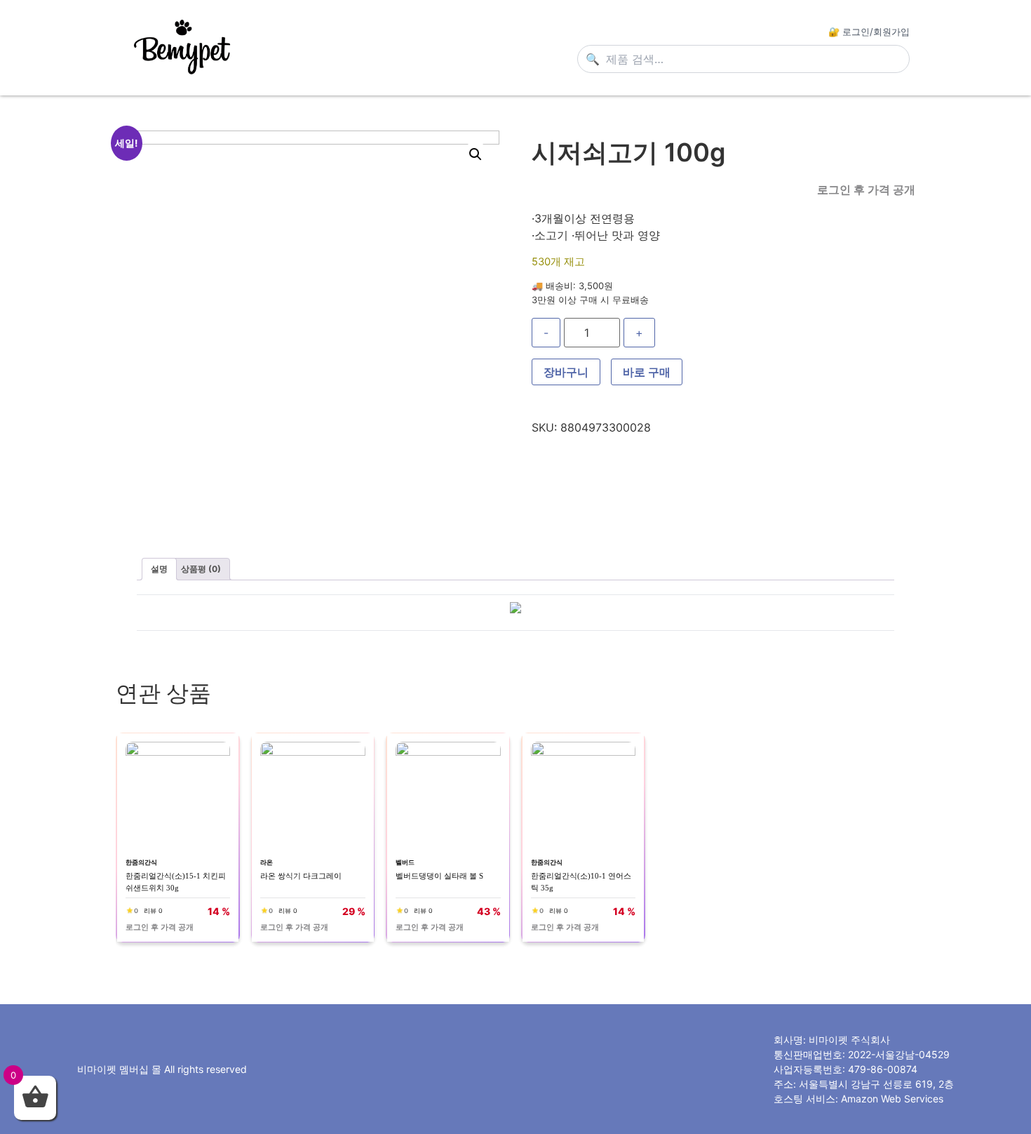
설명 (159, 568)
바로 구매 (647, 372)
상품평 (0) (201, 568)
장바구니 (566, 372)
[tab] (159, 569)
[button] (475, 154)
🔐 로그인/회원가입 (869, 31)
